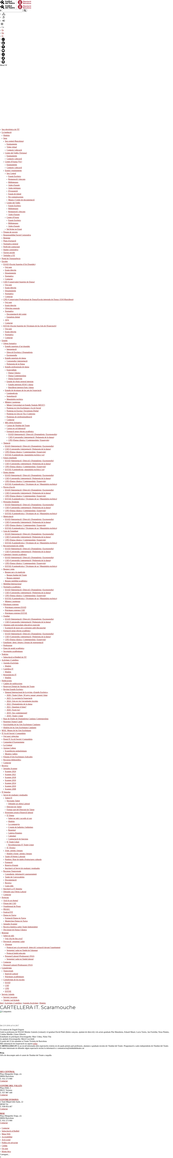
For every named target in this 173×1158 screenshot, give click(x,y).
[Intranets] (3, 14)
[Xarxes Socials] (3, 46)
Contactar (4, 1081)
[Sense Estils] (3, 17)
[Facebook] (3, 61)
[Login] (3, 20)
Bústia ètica (6, 1151)
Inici (2, 1003)
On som (5, 1149)
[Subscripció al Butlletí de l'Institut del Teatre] (3, 43)
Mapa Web (6, 1134)
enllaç (35, 1044)
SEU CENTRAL (7, 1072)
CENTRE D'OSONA (9, 1099)
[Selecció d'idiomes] (2, 24)
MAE (2, 1113)
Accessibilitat (7, 1137)
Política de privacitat (10, 1143)
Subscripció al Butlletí (10, 1131)
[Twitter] (3, 58)
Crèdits (4, 1146)
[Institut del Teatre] (15, 7)
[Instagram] (3, 54)
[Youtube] (3, 50)
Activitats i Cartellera (13, 1003)
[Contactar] (3, 39)
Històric (43, 1003)
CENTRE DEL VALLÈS (11, 1086)
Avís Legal (6, 1140)
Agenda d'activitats (30, 1003)
